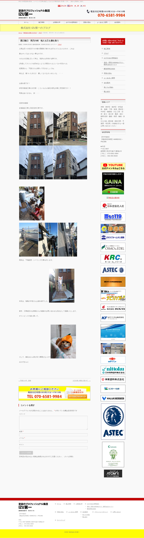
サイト (21, 444)
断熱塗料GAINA (109, 69)
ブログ (60, 44)
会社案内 (107, 83)
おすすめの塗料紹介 (111, 58)
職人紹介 (107, 91)
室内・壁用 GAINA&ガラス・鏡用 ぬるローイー (114, 63)
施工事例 (107, 49)
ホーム (59, 504)
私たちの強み (108, 87)
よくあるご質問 (109, 78)
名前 (21, 431)
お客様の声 (79, 504)
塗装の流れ (108, 73)
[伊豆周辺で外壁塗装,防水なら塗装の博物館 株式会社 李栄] (34, 15)
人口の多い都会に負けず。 (82, 380)
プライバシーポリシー (101, 512)
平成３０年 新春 (25, 380)
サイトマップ (61, 520)
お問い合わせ (117, 512)
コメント (22, 414)
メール (22, 438)
